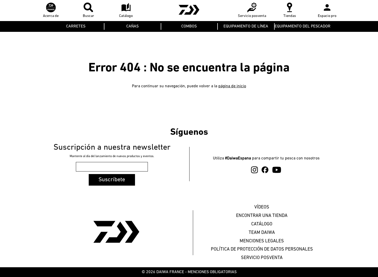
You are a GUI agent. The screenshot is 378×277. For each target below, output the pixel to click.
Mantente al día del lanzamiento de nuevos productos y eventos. (112, 156)
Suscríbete (111, 180)
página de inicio (232, 86)
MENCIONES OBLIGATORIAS (212, 272)
